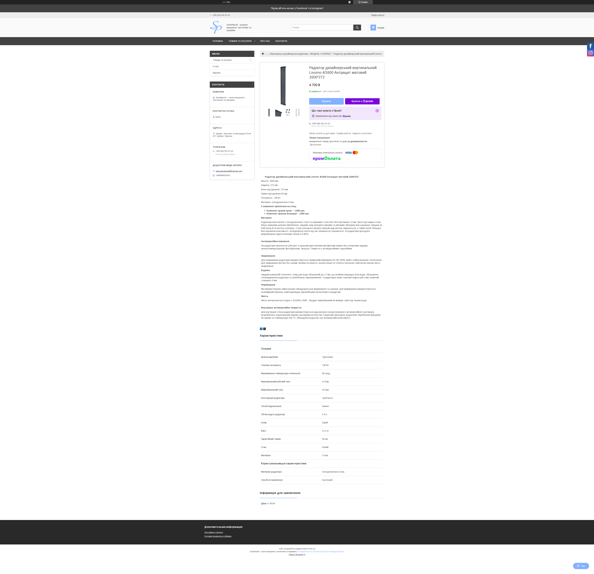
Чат (583, 566)
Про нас (265, 41)
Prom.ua (311, 549)
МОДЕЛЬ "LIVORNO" (320, 54)
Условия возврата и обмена (217, 536)
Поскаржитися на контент (308, 551)
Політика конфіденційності (332, 551)
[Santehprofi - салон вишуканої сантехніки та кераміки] (216, 33)
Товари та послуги (240, 41)
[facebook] (261, 329)
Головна (218, 41)
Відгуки (216, 72)
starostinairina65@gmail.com (229, 171)
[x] (264, 329)
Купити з (357, 101)
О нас (216, 66)
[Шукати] (357, 27)
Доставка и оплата (213, 532)
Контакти (281, 41)
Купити (326, 101)
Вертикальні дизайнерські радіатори (289, 54)
